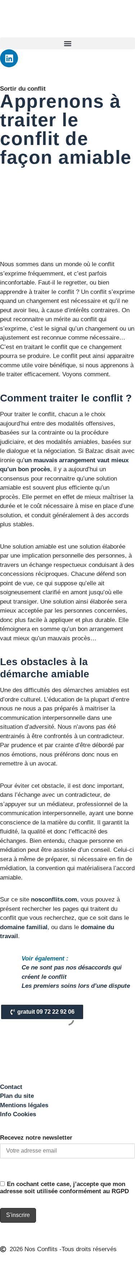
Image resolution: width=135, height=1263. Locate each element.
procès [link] (40, 469)
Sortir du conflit (23, 88)
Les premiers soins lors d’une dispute (76, 985)
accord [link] (125, 868)
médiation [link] (13, 849)
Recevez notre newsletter (36, 1137)
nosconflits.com (54, 899)
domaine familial (24, 927)
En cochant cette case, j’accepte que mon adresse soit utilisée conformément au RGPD (64, 1188)
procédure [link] (94, 432)
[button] (67, 43)
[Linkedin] (9, 58)
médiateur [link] (60, 804)
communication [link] (20, 717)
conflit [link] (106, 264)
